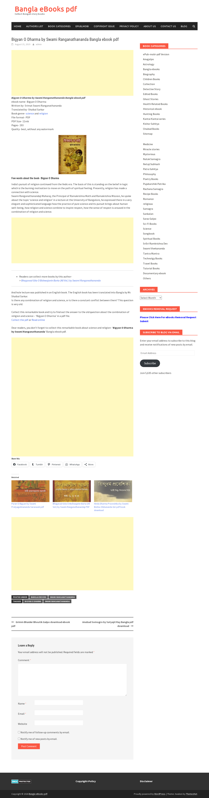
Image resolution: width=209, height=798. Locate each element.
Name (22, 703)
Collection (149, 84)
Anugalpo (148, 59)
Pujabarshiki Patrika (154, 183)
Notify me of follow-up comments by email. (45, 732)
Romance (148, 199)
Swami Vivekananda (154, 248)
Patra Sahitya (150, 169)
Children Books (151, 79)
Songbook (148, 233)
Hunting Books (151, 114)
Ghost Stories (150, 99)
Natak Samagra (151, 159)
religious (148, 203)
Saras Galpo (149, 218)
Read (34, 319)
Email (22, 713)
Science (147, 228)
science (30, 113)
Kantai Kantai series (154, 118)
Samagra (148, 208)
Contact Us (168, 26)
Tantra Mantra (151, 253)
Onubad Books (151, 128)
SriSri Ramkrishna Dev (155, 243)
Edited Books (150, 94)
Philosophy (149, 174)
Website (22, 723)
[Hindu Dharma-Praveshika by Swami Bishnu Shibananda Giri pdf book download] (113, 491)
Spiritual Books (151, 238)
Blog (184, 26)
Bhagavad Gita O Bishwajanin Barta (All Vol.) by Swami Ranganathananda (61, 280)
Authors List (34, 26)
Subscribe (150, 363)
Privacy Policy (129, 26)
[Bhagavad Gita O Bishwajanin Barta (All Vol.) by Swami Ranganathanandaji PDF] (72, 491)
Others (147, 278)
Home (17, 26)
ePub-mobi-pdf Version (156, 54)
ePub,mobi (82, 26)
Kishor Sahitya (151, 123)
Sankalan (148, 213)
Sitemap (148, 133)
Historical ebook (152, 108)
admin (39, 44)
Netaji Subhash (151, 164)
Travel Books (150, 263)
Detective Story (151, 89)
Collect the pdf (19, 319)
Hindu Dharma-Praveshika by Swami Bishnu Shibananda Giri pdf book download (111, 507)
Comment (24, 660)
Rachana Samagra (153, 189)
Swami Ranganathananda (62, 597)
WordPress (159, 793)
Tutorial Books (151, 268)
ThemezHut (191, 793)
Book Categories (59, 26)
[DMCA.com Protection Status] (21, 781)
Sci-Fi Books (150, 223)
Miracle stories (151, 149)
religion (43, 113)
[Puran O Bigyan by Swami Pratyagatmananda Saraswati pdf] (30, 491)
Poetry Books (150, 179)
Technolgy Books (152, 258)
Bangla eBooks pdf (46, 8)
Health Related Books (155, 104)
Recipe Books (150, 193)
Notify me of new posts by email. (39, 738)
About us (150, 26)
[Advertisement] (72, 73)
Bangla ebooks (38, 597)
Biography (149, 74)
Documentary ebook (154, 273)
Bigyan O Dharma (33, 601)
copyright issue (104, 26)
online (41, 319)
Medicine (148, 144)
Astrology (148, 64)
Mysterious (149, 154)
